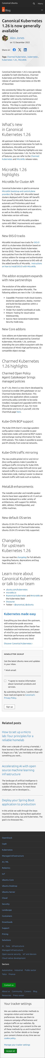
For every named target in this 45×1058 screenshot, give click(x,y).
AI (3, 946)
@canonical (19, 604)
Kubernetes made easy (20, 614)
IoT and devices (29, 954)
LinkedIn (25, 49)
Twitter (19, 49)
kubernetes (33, 57)
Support (5, 928)
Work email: (11, 670)
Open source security (11, 954)
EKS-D (36, 242)
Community (17, 991)
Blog (35, 991)
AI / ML (5, 862)
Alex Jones (17, 38)
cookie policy (10, 1038)
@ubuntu (29, 604)
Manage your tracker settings (17, 1045)
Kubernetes (7, 850)
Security (6, 904)
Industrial (18, 970)
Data (8, 946)
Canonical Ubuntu (10, 3)
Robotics (6, 868)
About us (6, 991)
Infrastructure (18, 946)
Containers (7, 916)
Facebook (14, 49)
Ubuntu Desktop (9, 886)
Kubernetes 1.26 (9, 60)
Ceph (4, 844)
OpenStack (7, 838)
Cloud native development (14, 958)
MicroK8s (22, 60)
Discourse (10, 601)
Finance (12, 974)
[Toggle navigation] (42, 10)
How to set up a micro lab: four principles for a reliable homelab (17, 736)
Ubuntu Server (8, 892)
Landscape (7, 910)
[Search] (34, 3)
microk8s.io (11, 592)
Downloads (7, 922)
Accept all (10, 1051)
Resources (6, 995)
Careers (27, 991)
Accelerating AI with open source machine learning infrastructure (19, 770)
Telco (4, 974)
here (19, 412)
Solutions (6, 940)
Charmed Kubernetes (16, 57)
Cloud (4, 898)
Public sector (30, 970)
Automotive (7, 970)
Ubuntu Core (8, 880)
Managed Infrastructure (12, 950)
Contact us (9, 985)
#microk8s (35, 595)
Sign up (9, 707)
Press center (18, 995)
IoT (3, 874)
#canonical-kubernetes (16, 595)
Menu (40, 3)
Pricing (5, 934)
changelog (22, 557)
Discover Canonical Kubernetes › (18, 643)
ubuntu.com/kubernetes (17, 589)
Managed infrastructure (13, 856)
